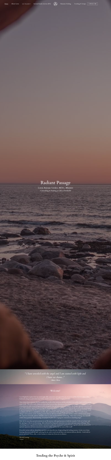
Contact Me (92, 4)
